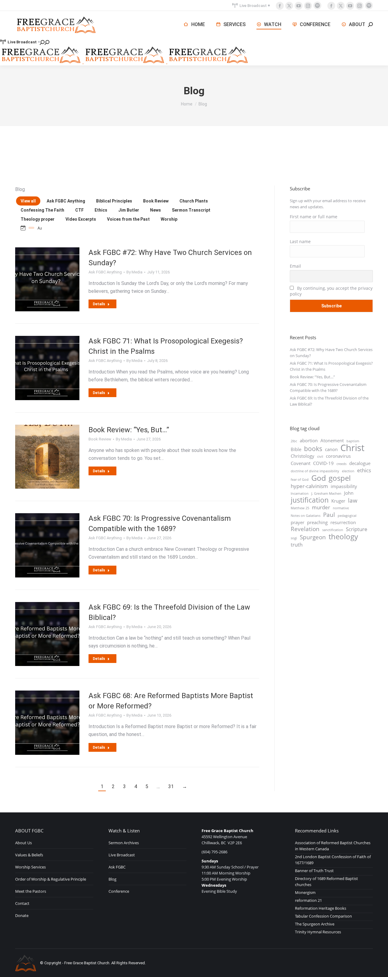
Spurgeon (313, 537)
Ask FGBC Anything (66, 201)
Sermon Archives (124, 842)
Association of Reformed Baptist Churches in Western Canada (332, 846)
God (318, 478)
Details (99, 304)
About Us (23, 842)
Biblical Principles (114, 201)
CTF (79, 210)
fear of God (300, 479)
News (155, 210)
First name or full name (313, 216)
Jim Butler (128, 210)
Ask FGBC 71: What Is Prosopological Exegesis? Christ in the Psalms (331, 366)
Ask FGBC (117, 867)
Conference (119, 891)
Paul (329, 515)
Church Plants (193, 201)
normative (341, 508)
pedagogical (347, 516)
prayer (297, 522)
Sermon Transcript (191, 210)
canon (331, 449)
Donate (21, 915)
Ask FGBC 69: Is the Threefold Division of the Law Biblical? (329, 401)
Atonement (332, 440)
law (352, 500)
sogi (294, 538)
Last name (300, 241)
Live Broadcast (253, 5)
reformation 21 (308, 900)
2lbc (294, 441)
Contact (22, 903)
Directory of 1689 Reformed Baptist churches (326, 881)
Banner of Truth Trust (314, 870)
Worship (169, 219)
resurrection (343, 522)
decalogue (359, 463)
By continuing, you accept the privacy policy (331, 291)
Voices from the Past (128, 219)
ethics (364, 470)
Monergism (305, 892)
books (313, 449)
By (134, 272)
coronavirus (338, 456)
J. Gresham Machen (326, 493)
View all (28, 201)
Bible (296, 449)
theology (343, 537)
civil (320, 456)
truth (297, 545)
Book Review (156, 201)
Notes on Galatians (305, 516)
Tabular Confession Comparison (323, 916)
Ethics (101, 210)
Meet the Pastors (30, 891)
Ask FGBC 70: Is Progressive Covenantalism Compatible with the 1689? (328, 387)
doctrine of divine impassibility (315, 471)
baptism (352, 441)
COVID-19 (323, 463)
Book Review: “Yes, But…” (129, 430)
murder (321, 507)
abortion (309, 440)
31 (171, 786)
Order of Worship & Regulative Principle (50, 879)
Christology (302, 456)
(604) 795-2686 (214, 852)
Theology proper (38, 219)
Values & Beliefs (29, 855)
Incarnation (300, 493)
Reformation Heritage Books (320, 908)
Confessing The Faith (42, 210)
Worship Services (30, 867)
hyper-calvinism (309, 486)
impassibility (344, 486)
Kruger (338, 501)
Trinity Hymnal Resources (318, 932)
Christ (352, 448)
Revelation (305, 529)
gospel (340, 478)
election (348, 471)
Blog (112, 879)
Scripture (356, 529)
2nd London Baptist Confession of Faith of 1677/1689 (333, 859)
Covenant (300, 463)
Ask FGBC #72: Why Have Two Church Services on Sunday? (331, 352)
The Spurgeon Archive (314, 924)
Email (295, 266)
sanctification (332, 530)
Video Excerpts (80, 219)
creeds (341, 464)
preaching (317, 522)
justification (310, 500)
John (348, 493)
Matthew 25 (300, 508)
